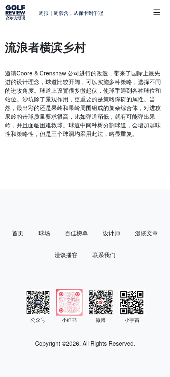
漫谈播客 (66, 255)
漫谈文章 (146, 233)
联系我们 (104, 255)
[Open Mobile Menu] (156, 12)
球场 (44, 233)
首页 (18, 233)
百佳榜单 (76, 233)
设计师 (111, 233)
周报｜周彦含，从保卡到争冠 (71, 12)
